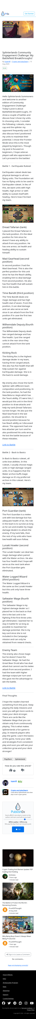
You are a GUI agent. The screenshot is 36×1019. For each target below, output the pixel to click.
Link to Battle (8, 444)
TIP (19, 829)
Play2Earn (8, 759)
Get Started (29, 14)
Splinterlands (20, 759)
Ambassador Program (10, 983)
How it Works (8, 975)
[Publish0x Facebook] (4, 1003)
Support (5, 994)
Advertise (6, 990)
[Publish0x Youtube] (32, 1003)
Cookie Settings (8, 998)
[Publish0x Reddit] (21, 1003)
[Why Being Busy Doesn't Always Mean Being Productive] (18, 924)
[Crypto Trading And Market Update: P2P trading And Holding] (18, 858)
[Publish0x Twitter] (9, 1003)
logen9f (7, 61)
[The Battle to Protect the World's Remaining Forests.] (18, 891)
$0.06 (4, 68)
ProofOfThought (15, 908)
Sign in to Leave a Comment (19, 954)
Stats (4, 987)
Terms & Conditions (27, 1008)
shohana (12, 875)
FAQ (4, 979)
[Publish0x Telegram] (15, 1003)
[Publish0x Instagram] (26, 1003)
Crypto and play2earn (20, 61)
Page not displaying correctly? (18, 965)
